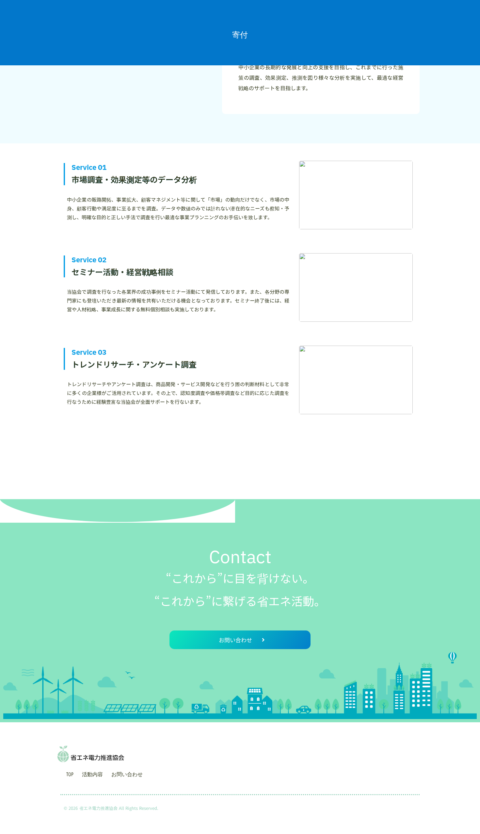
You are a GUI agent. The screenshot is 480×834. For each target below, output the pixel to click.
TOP (69, 774)
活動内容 (92, 774)
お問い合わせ (127, 774)
